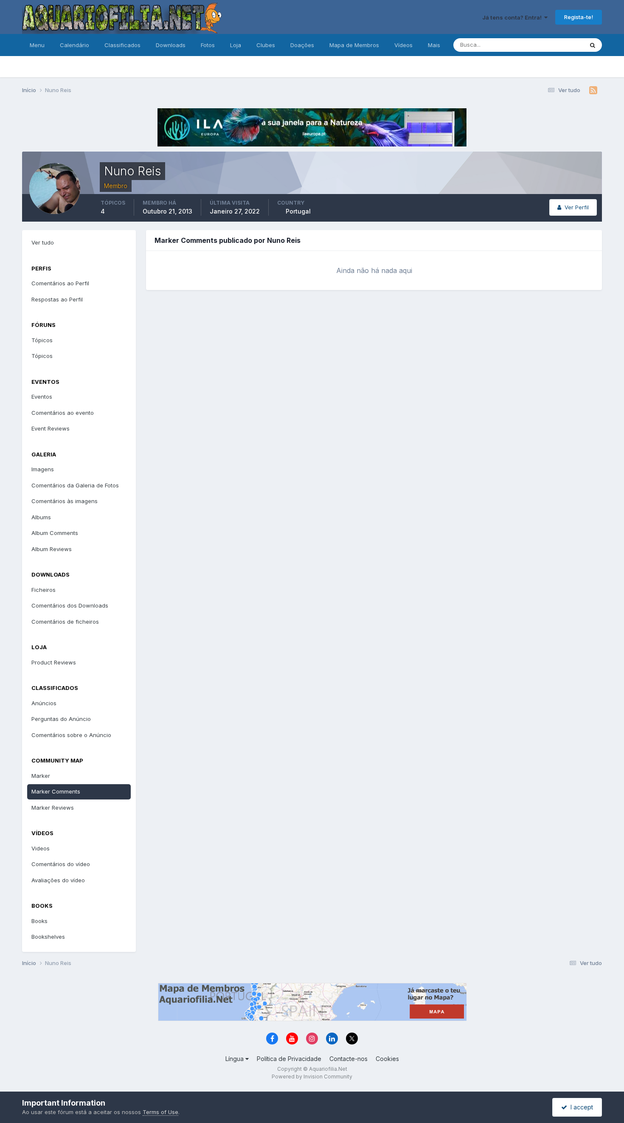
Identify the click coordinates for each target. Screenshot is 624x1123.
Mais (434, 45)
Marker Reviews (52, 807)
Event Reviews (50, 428)
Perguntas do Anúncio (61, 718)
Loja (235, 45)
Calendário (74, 45)
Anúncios (43, 703)
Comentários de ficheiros (65, 621)
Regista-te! (578, 17)
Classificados (122, 45)
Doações (302, 45)
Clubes (265, 45)
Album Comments (54, 532)
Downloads (171, 45)
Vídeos (403, 45)
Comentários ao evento (62, 412)
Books (39, 921)
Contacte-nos (348, 1058)
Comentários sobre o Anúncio (71, 735)
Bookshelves (48, 936)
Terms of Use (160, 1112)
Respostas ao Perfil (57, 299)
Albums (41, 517)
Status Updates (552, 45)
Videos (40, 848)
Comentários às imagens (64, 501)
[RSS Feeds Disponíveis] (593, 90)
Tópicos (42, 340)
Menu (37, 45)
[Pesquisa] (592, 45)
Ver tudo (42, 242)
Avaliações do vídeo (58, 880)
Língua (235, 1058)
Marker (40, 775)
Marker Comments (55, 791)
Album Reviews (51, 549)
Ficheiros (43, 589)
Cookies (387, 1058)
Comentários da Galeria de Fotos (75, 485)
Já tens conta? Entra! (513, 17)
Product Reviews (53, 662)
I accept (580, 1107)
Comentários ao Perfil (60, 283)
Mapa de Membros (354, 45)
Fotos (208, 45)
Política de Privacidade (289, 1058)
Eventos (41, 396)
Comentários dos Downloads (69, 605)
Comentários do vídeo (60, 864)
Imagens (42, 469)
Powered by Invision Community (312, 1076)
